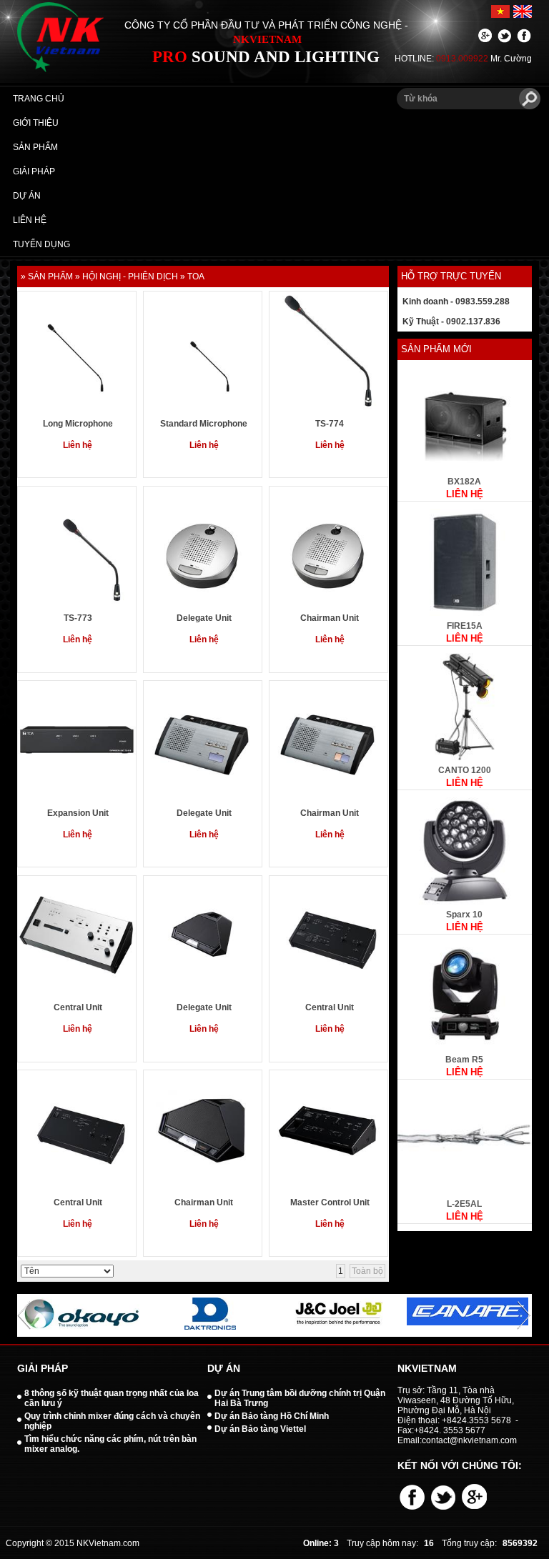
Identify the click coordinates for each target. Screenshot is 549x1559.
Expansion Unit (78, 813)
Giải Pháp (34, 171)
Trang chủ (38, 99)
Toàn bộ (367, 1271)
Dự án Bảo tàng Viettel (260, 1429)
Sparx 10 (464, 915)
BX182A (464, 482)
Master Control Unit (330, 1202)
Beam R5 (464, 1060)
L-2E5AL (464, 1204)
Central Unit (78, 1007)
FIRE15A (465, 626)
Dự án (27, 196)
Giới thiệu (36, 123)
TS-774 (329, 424)
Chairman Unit (329, 618)
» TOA (192, 277)
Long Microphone (78, 424)
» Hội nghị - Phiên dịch (126, 277)
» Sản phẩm (47, 277)
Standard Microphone (203, 424)
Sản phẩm (35, 147)
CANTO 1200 (464, 770)
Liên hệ (29, 220)
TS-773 (78, 618)
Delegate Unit (204, 618)
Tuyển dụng (41, 244)
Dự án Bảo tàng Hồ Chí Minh (271, 1416)
